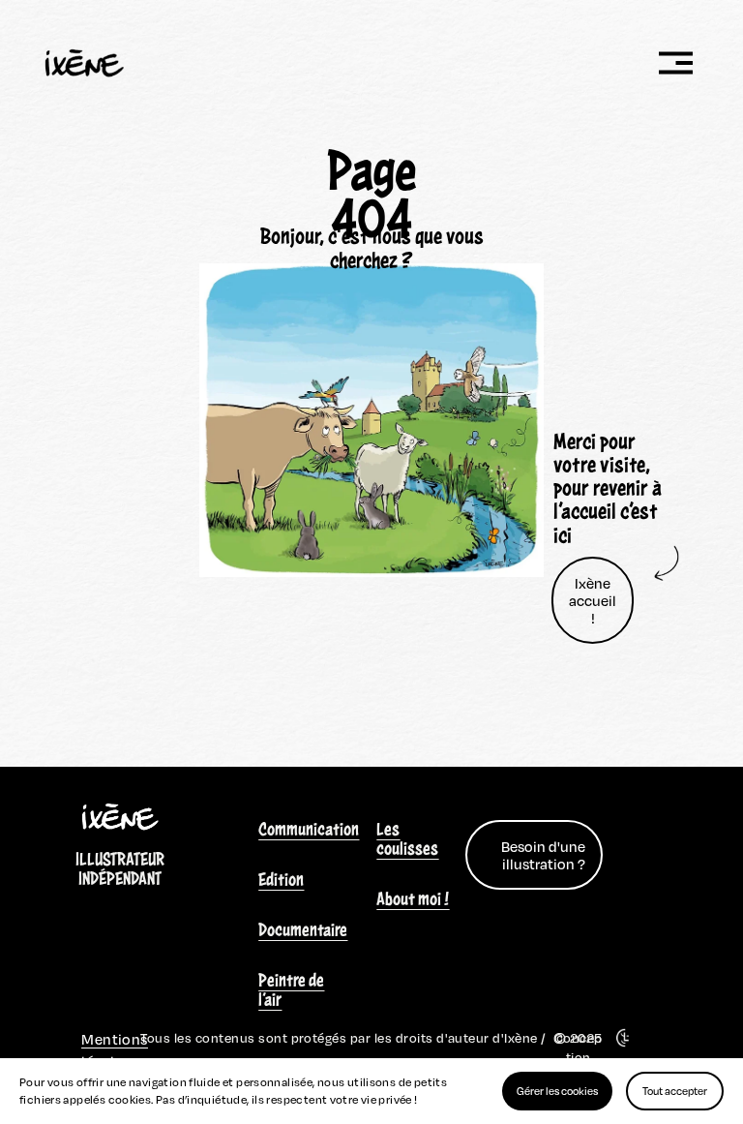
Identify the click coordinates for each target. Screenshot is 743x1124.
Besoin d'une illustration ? (543, 854)
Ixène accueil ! (592, 600)
